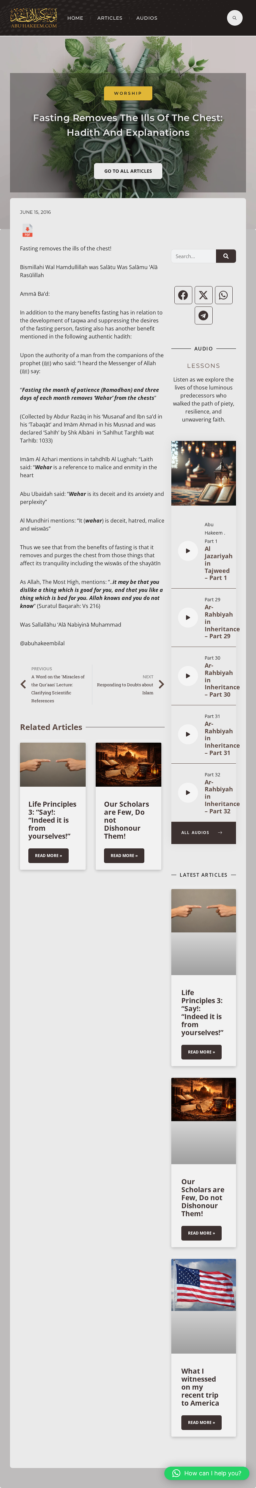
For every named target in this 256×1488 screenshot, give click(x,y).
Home (75, 18)
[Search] (226, 256)
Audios (146, 18)
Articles (109, 18)
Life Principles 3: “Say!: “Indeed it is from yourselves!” (52, 820)
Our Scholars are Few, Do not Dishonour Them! (202, 1197)
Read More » (48, 855)
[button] (183, 295)
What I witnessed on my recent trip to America (200, 1387)
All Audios (196, 832)
